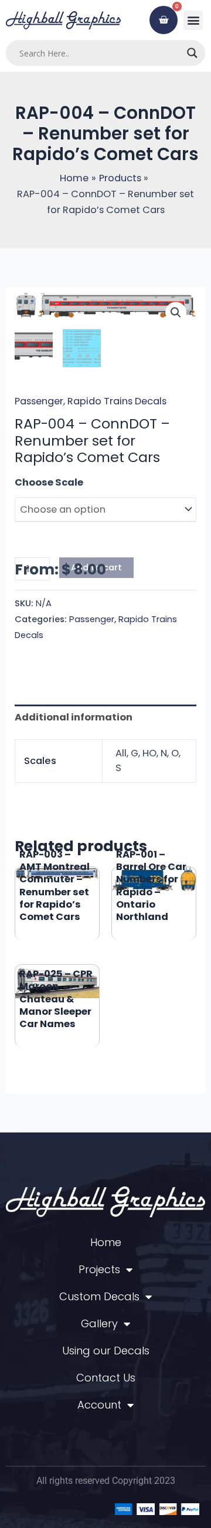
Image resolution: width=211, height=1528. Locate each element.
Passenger (39, 401)
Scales (32, 482)
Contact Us (105, 1377)
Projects (99, 1269)
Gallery (99, 1323)
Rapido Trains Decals (116, 401)
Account (99, 1404)
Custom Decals (99, 1296)
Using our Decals (105, 1350)
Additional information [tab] (73, 717)
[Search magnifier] (192, 53)
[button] (193, 20)
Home (105, 1242)
